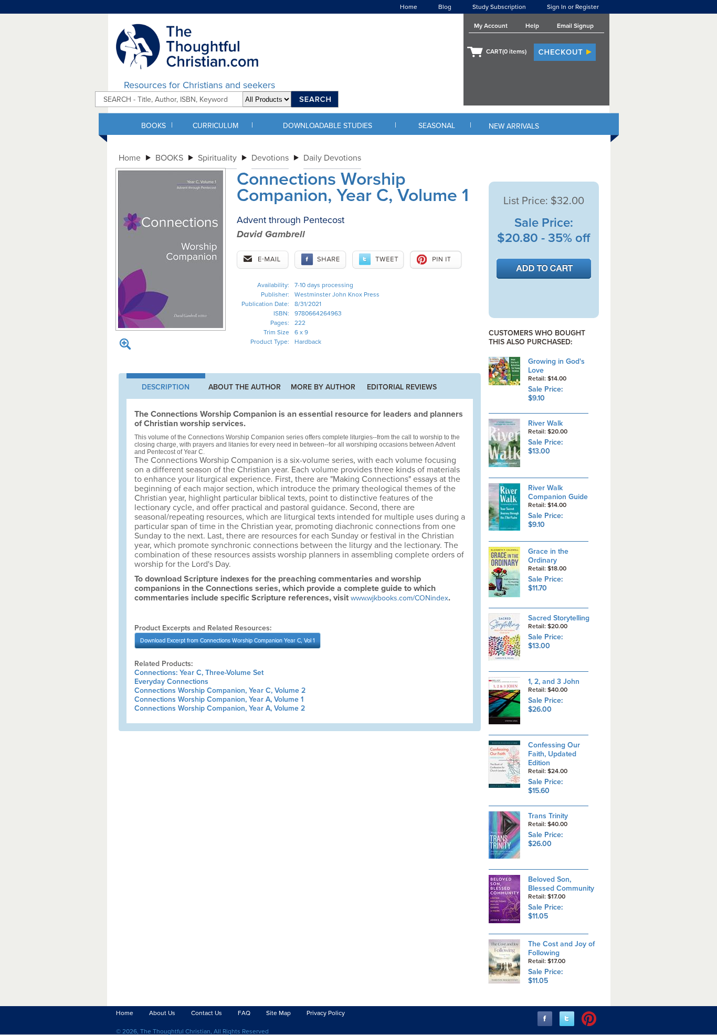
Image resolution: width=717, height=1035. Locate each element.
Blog (444, 6)
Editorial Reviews (402, 387)
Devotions (270, 158)
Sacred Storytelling (558, 618)
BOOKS (153, 125)
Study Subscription (499, 6)
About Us (162, 1013)
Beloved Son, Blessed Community (561, 884)
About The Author (244, 387)
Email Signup (575, 25)
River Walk (545, 423)
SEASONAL (436, 125)
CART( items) (506, 51)
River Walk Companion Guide (558, 492)
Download (227, 640)
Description (165, 387)
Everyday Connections (171, 681)
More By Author (323, 387)
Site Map (278, 1013)
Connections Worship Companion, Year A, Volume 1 (218, 699)
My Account (491, 25)
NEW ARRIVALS (514, 126)
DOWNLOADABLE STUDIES (327, 125)
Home (408, 6)
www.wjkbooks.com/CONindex (399, 598)
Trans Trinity (548, 815)
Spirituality (217, 158)
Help (532, 25)
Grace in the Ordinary (548, 556)
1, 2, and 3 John (553, 681)
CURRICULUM (215, 125)
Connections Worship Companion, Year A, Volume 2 (219, 708)
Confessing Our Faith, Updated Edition (554, 754)
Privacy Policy (326, 1013)
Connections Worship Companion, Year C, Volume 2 (219, 690)
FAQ (244, 1013)
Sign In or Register (573, 6)
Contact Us (206, 1013)
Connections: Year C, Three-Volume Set (198, 672)
